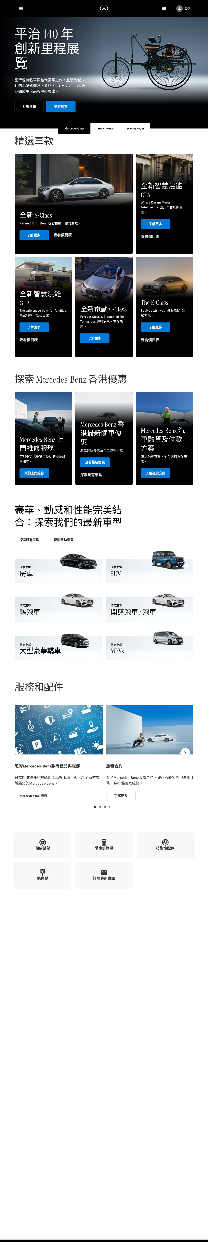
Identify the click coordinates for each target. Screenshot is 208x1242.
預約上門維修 (34, 473)
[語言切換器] (164, 8)
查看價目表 (63, 235)
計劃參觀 (29, 106)
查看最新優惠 (95, 462)
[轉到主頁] (104, 8)
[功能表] (21, 8)
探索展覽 (60, 106)
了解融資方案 (155, 473)
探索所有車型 (29, 540)
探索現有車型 (91, 474)
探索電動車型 (64, 540)
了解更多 (34, 235)
